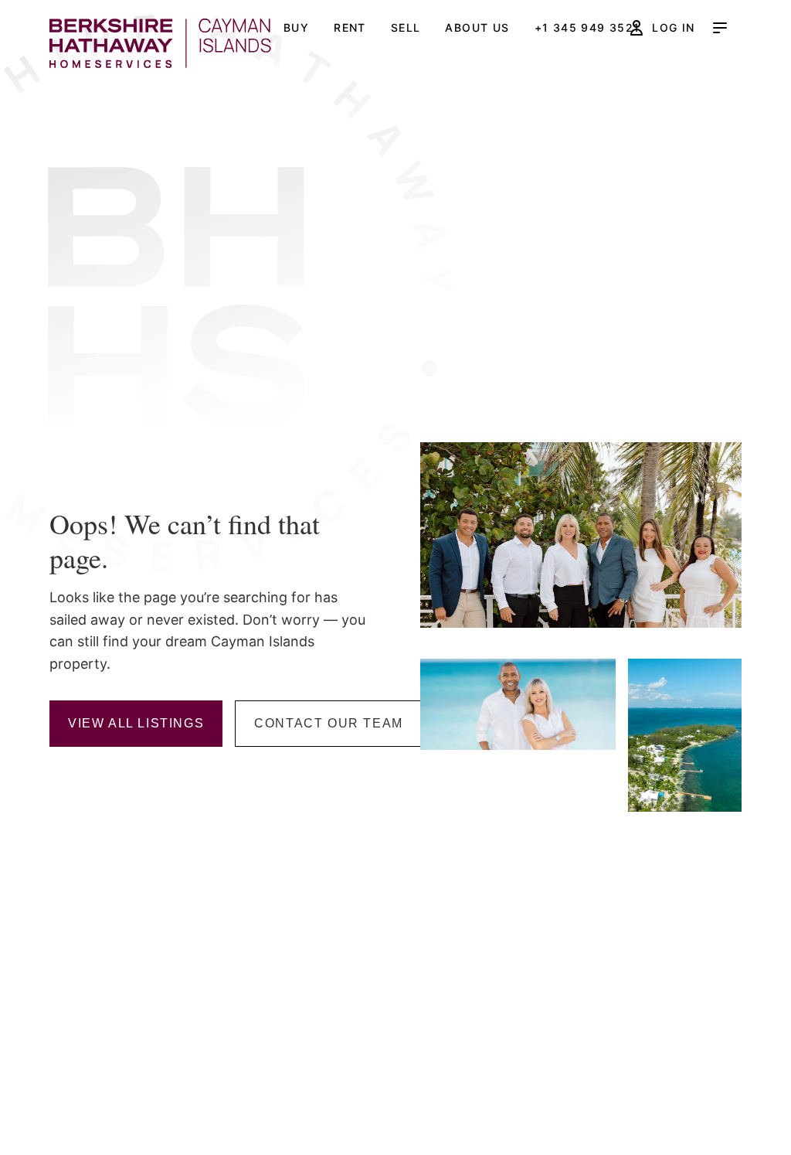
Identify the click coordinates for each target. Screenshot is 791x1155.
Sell (406, 27)
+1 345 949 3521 (587, 27)
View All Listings (136, 723)
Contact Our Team (328, 723)
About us (477, 27)
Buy (296, 27)
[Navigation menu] (720, 28)
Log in (673, 27)
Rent (350, 27)
